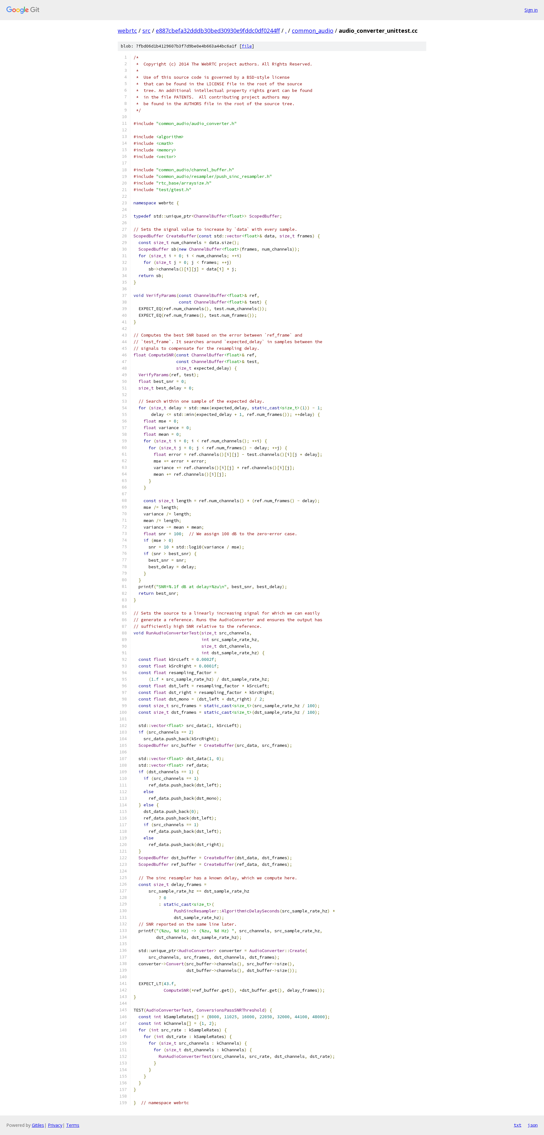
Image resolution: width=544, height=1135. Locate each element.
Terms (72, 1125)
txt (517, 1125)
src (146, 30)
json (533, 1125)
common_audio (312, 30)
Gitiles (38, 1125)
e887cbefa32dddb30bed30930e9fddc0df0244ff (218, 30)
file (247, 46)
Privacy (55, 1125)
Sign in (531, 10)
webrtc (127, 30)
